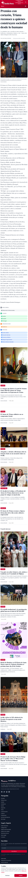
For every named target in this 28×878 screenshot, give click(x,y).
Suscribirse (14, 851)
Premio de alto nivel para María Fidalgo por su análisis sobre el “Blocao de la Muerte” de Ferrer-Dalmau (13, 759)
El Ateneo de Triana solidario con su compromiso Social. (12, 415)
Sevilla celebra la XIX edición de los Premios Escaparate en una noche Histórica (12, 719)
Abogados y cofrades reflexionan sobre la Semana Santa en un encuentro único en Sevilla (13, 454)
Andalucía (3, 804)
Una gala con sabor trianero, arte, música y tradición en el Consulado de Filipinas (14, 573)
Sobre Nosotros (4, 825)
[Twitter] (4, 792)
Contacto (3, 837)
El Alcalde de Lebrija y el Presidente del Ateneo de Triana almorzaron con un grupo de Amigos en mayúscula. (13, 493)
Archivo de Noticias (5, 817)
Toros (2, 809)
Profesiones (3, 815)
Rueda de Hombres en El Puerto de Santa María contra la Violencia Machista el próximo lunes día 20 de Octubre (13, 664)
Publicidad (3, 858)
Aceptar (20, 875)
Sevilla (2, 802)
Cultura (2, 813)
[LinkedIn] (9, 792)
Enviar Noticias (4, 862)
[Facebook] (1, 792)
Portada (3, 798)
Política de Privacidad (6, 829)
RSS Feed (3, 819)
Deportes (3, 807)
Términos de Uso (5, 833)
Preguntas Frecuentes (6, 860)
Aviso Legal (3, 835)
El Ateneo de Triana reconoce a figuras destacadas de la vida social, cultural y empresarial (13, 513)
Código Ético (4, 827)
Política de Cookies (5, 831)
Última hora (3, 800)
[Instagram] (6, 792)
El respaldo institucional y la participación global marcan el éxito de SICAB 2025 (14, 610)
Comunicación (4, 811)
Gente (2, 806)
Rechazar (7, 875)
